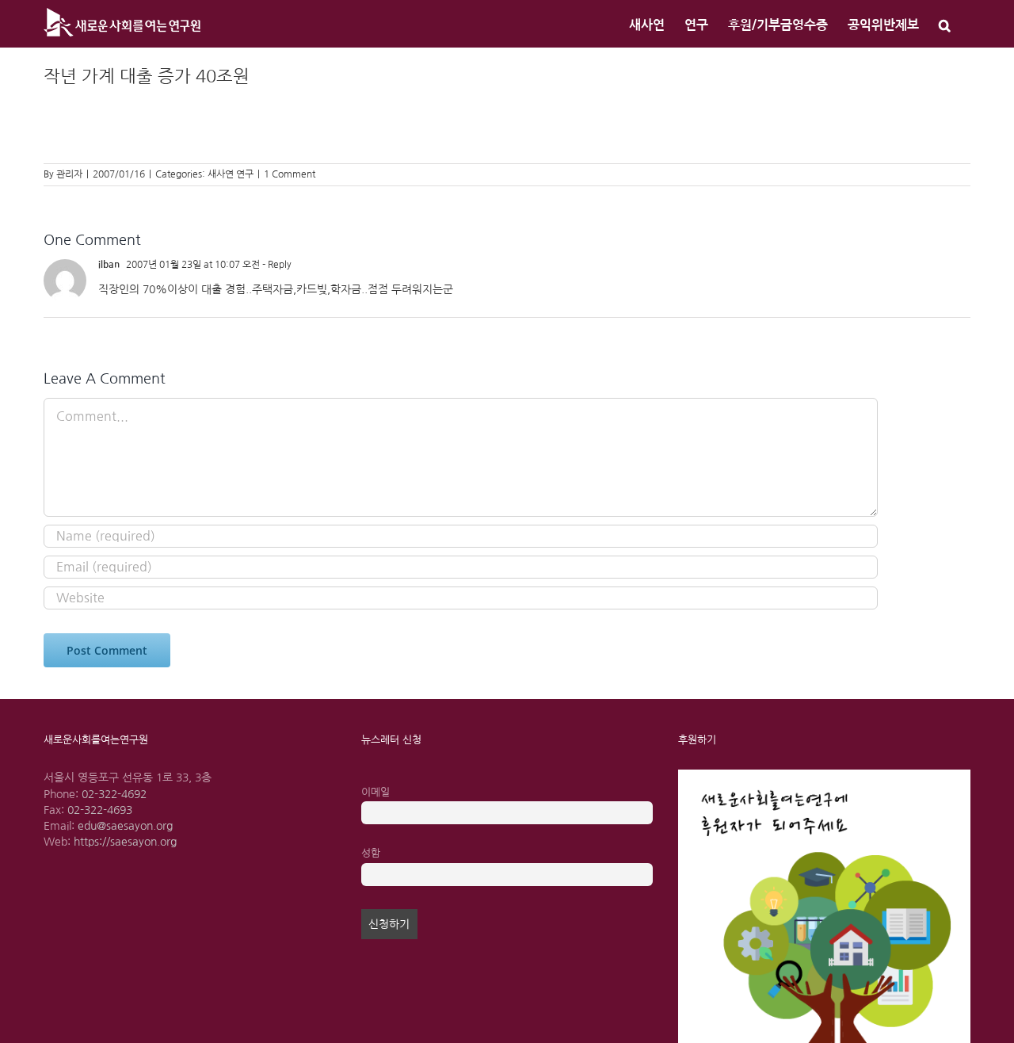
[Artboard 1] (824, 775)
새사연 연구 (231, 174)
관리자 (69, 174)
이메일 (375, 792)
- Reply (276, 264)
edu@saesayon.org (125, 825)
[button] (945, 24)
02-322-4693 (99, 810)
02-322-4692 (114, 794)
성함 (370, 853)
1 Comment (289, 174)
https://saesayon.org (125, 841)
